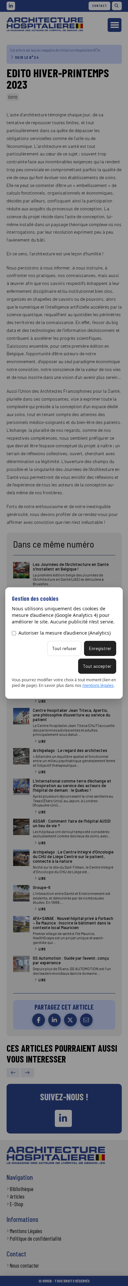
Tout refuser (64, 648)
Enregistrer (100, 648)
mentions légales (98, 685)
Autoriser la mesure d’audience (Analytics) (64, 633)
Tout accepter (97, 666)
